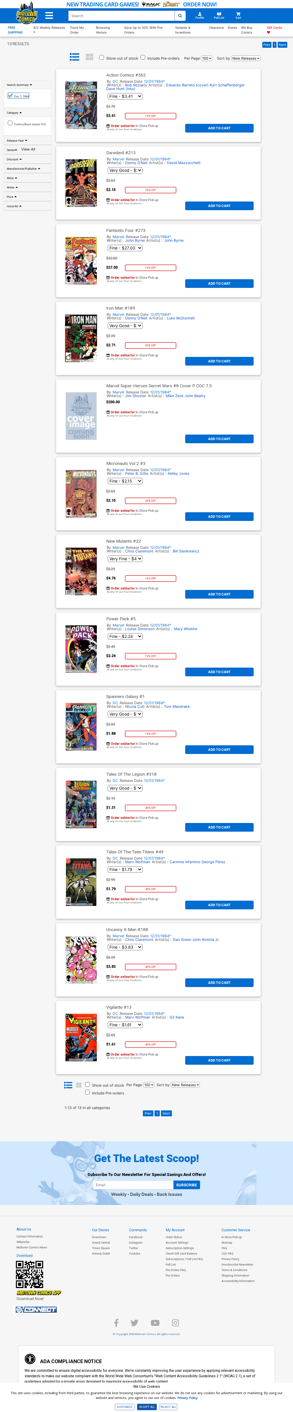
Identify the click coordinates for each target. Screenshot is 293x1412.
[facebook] (116, 1325)
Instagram (135, 1242)
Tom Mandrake (177, 706)
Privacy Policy (230, 1259)
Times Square (101, 1248)
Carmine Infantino (185, 862)
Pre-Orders (173, 1275)
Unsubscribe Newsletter (237, 1264)
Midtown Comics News (31, 1247)
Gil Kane (177, 1017)
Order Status (174, 1237)
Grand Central (101, 1242)
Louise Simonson (140, 628)
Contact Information (29, 1236)
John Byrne (135, 240)
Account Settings (177, 1242)
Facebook (135, 1237)
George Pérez (213, 862)
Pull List (171, 1264)
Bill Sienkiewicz (186, 551)
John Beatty (195, 395)
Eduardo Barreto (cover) (187, 85)
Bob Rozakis (136, 85)
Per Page (192, 58)
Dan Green (182, 939)
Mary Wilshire (185, 628)
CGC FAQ (227, 1253)
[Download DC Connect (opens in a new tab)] (44, 1309)
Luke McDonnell (181, 318)
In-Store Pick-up (232, 1237)
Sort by (223, 58)
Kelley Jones (178, 473)
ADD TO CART (219, 128)
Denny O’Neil (136, 162)
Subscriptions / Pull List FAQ (184, 1259)
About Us (23, 1229)
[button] (49, 15)
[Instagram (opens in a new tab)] (175, 1325)
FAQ (224, 1248)
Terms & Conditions (234, 1270)
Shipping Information (235, 1275)
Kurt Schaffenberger (227, 85)
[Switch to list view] (75, 57)
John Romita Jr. (205, 939)
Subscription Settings (180, 1248)
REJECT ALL (168, 1407)
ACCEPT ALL (147, 1407)
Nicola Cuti (134, 706)
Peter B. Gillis (136, 473)
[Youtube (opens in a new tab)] (155, 1325)
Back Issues (169, 1194)
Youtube (134, 1253)
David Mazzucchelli (184, 162)
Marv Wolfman (137, 862)
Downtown (99, 1237)
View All (28, 149)
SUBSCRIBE (186, 1185)
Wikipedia (22, 1242)
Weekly (119, 1194)
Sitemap (227, 1242)
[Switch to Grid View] (89, 57)
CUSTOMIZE (124, 1407)
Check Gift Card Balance (181, 1253)
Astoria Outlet (101, 1253)
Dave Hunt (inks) (120, 88)
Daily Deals (141, 1194)
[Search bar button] (180, 16)
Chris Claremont (139, 551)
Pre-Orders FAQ (176, 1270)
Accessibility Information (238, 1281)
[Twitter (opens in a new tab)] (134, 1325)
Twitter (133, 1248)
